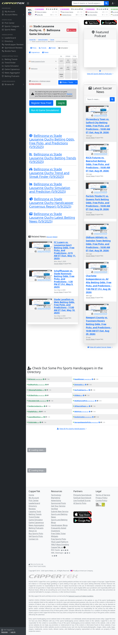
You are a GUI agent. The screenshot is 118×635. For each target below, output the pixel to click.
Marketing (55, 497)
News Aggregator (12, 72)
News (46, 52)
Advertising (56, 500)
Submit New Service (59, 511)
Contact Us (33, 539)
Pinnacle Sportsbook (82, 495)
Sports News (10, 29)
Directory (9, 41)
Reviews (32, 508)
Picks (34, 48)
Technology (56, 495)
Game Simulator (12, 66)
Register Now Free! (41, 102)
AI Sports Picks (79, 503)
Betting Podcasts (12, 76)
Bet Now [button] (72, 30)
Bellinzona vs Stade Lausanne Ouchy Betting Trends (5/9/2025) (52, 158)
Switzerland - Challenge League (40, 81)
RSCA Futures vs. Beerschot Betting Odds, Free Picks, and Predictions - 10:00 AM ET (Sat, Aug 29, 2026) (98, 164)
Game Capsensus (12, 69)
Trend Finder (10, 62)
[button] (113, 3)
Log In (13, 632)
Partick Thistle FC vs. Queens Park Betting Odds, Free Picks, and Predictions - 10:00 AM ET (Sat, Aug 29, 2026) (98, 203)
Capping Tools (35, 511)
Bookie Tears (10, 51)
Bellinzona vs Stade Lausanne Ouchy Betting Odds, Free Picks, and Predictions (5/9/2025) (52, 141)
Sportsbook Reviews (13, 47)
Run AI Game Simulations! (45, 110)
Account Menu (11, 14)
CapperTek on (57, 547)
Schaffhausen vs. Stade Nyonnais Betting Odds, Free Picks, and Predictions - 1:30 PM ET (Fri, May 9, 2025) (64, 278)
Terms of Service (103, 495)
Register (4, 632)
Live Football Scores (82, 500)
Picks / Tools (67, 82)
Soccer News (52, 237)
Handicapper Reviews (14, 44)
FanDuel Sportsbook (82, 497)
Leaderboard (10, 38)
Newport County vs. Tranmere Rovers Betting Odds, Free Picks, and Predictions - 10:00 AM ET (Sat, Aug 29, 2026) (98, 326)
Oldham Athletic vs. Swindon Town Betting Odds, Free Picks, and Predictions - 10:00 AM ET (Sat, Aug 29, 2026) (98, 244)
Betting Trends (11, 59)
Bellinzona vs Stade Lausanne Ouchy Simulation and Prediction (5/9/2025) (49, 188)
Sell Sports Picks (36, 536)
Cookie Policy (101, 500)
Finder (53, 48)
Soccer (52, 39)
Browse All (9, 84)
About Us (33, 530)
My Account (10, 11)
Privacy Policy (101, 497)
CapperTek (32, 39)
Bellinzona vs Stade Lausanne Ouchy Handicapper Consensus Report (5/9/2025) (51, 202)
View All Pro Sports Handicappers (72, 429)
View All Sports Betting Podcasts (99, 74)
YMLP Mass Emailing (60, 544)
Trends (43, 48)
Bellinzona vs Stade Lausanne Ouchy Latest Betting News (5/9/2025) (52, 217)
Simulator (64, 48)
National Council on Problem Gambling (80, 596)
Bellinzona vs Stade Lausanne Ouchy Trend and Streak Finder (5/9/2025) (49, 173)
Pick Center (10, 23)
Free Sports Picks (58, 539)
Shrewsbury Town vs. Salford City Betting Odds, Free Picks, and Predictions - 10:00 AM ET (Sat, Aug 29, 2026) (98, 126)
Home (31, 495)
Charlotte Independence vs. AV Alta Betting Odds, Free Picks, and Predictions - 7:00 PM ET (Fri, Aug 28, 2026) (98, 284)
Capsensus (35, 52)
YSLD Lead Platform (59, 542)
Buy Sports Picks (36, 533)
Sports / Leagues (12, 26)
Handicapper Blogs (59, 525)
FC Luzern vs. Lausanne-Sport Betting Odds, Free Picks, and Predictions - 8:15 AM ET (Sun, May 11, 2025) (65, 250)
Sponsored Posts (58, 503)
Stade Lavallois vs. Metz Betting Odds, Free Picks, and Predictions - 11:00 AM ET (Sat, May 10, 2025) (64, 306)
